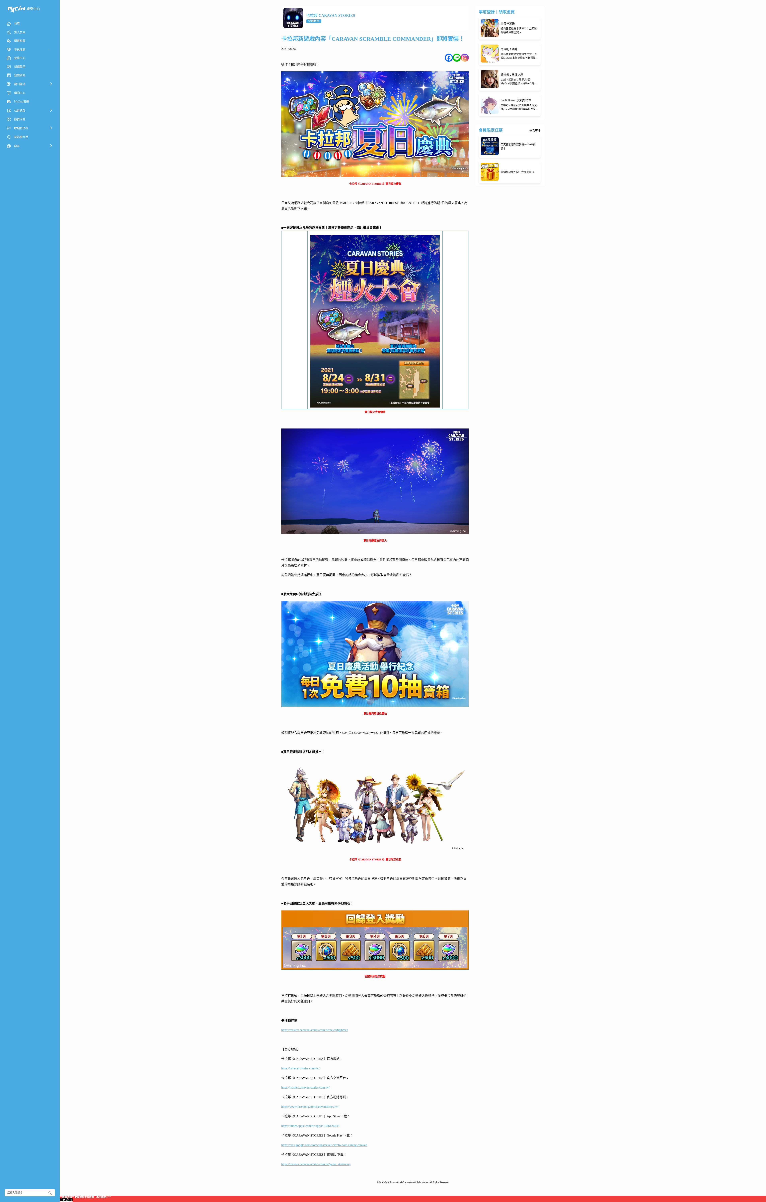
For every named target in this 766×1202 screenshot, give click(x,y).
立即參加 (66, 1200)
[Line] (457, 58)
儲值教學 (313, 21)
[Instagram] (465, 58)
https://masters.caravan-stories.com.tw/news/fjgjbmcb (314, 1030)
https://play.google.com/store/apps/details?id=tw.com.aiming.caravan (324, 1145)
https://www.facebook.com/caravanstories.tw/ (310, 1106)
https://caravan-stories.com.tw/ (300, 1068)
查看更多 (535, 130)
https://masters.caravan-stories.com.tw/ (305, 1087)
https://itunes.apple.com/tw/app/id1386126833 (310, 1126)
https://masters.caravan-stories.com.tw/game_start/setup (315, 1164)
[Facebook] (449, 58)
